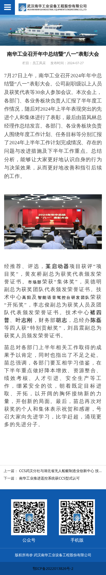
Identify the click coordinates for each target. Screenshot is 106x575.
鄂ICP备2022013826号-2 (53, 568)
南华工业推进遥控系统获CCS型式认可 (49, 478)
